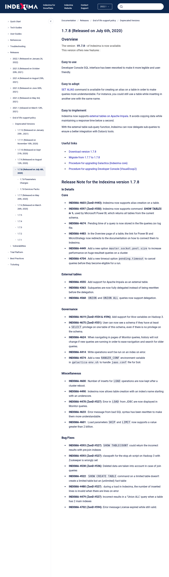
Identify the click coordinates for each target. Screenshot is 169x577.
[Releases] (8, 52)
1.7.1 (19, 240)
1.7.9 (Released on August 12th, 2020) (29, 161)
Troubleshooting (17, 46)
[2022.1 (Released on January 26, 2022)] (10, 58)
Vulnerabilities (19, 246)
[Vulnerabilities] (10, 246)
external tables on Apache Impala (108, 116)
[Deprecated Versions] (13, 124)
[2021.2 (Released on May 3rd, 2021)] (10, 98)
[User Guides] (8, 34)
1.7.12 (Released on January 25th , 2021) (30, 132)
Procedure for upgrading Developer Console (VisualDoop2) (103, 168)
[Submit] (121, 6)
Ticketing (14, 264)
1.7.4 (19, 221)
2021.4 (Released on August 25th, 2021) (28, 80)
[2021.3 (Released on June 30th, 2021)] (10, 88)
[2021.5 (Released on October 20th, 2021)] (10, 68)
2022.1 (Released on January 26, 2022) (28, 60)
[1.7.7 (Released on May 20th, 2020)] (15, 195)
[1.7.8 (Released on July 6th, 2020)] (15, 169)
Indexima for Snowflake (49, 7)
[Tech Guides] (8, 27)
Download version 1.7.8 (82, 151)
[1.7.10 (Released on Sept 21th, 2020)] (15, 149)
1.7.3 (19, 227)
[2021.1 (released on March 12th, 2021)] (10, 108)
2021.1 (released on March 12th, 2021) (28, 110)
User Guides (16, 34)
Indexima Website (68, 7)
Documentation (69, 20)
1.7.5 (19, 215)
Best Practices (17, 258)
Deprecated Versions (25, 124)
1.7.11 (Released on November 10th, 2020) (27, 142)
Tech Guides (16, 27)
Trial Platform (16, 252)
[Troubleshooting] (8, 46)
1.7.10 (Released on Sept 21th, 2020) (29, 152)
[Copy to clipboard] (60, 38)
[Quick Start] (8, 21)
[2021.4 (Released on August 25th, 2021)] (10, 78)
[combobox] (141, 6)
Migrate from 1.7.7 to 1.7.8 (84, 157)
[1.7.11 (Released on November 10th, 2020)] (15, 140)
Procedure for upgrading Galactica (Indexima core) (98, 163)
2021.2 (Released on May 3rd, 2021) (26, 100)
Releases (14, 52)
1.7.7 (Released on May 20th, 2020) (28, 197)
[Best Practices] (8, 258)
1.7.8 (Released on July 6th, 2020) (30, 171)
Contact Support (84, 7)
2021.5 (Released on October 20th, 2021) (26, 70)
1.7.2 (19, 233)
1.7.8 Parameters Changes (28, 181)
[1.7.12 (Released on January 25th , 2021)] (15, 130)
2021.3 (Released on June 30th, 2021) (27, 90)
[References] (8, 40)
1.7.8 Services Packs (29, 189)
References (15, 40)
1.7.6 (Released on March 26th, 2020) (29, 207)
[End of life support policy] (10, 117)
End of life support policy (24, 118)
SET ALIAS (68, 89)
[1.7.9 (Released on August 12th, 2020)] (15, 159)
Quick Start (15, 21)
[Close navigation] (50, 21)
